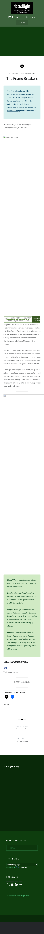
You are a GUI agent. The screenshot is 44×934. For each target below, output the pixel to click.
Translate (23, 867)
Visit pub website (11, 672)
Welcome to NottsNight (22, 17)
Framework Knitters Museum (18, 341)
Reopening (14, 73)
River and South (27, 73)
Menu (23, 22)
